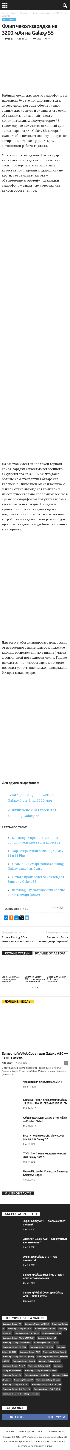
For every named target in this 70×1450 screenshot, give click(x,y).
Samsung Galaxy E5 (47, 1338)
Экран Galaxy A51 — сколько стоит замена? (12, 979)
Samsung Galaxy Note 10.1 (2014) (18, 1357)
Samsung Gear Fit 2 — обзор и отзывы (21, 1394)
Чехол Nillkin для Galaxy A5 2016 (42, 1081)
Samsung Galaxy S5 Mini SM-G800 (41, 1370)
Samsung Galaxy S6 (12, 1375)
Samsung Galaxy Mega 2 (54, 1352)
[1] (32, 908)
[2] (37, 908)
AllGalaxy (7, 1062)
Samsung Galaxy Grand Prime (17, 1343)
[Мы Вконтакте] (35, 1199)
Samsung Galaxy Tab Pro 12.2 (16, 1389)
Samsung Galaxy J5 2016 (41, 1347)
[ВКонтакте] (6, 917)
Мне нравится (57, 1416)
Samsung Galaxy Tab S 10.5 (47, 1389)
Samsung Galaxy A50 (45, 1329)
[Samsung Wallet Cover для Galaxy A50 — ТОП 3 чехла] (35, 1028)
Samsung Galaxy (9, 13)
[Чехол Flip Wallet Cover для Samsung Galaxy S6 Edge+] (11, 1177)
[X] (21, 917)
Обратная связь (56, 1431)
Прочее (10, 1431)
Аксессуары (24, 13)
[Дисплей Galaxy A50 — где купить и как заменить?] (35, 967)
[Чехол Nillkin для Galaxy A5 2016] (11, 1087)
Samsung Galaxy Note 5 (49, 1361)
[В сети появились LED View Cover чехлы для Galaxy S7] (11, 1143)
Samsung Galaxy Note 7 (14, 1366)
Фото (40, 1431)
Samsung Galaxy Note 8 (39, 1366)
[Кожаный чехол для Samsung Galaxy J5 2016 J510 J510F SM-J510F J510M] (11, 1105)
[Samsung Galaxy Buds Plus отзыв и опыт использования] (11, 1283)
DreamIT (10, 38)
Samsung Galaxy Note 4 (24, 1361)
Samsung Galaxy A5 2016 (20, 1329)
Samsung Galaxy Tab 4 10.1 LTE (46, 1384)
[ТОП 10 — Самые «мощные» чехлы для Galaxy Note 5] (11, 1159)
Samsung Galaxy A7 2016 (27, 1333)
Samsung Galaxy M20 (30, 1352)
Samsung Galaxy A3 (12, 1324)
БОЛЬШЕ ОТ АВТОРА (50, 953)
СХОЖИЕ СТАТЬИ (17, 953)
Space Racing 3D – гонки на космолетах (17, 939)
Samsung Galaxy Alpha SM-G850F (18, 1338)
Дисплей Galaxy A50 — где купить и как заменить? (35, 979)
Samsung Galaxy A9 (51, 1333)
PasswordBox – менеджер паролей (53, 939)
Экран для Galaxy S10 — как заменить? (56, 979)
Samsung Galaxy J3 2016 (14, 1347)
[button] (64, 6)
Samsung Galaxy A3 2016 (37, 1324)
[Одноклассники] (11, 917)
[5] (50, 908)
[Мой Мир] (16, 917)
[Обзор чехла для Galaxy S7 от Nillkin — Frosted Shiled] (11, 1123)
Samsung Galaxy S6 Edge (37, 1375)
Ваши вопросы (26, 1431)
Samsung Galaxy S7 (23, 1380)
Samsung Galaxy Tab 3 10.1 (15, 1384)
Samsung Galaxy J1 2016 (46, 1343)
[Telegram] (27, 917)
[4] (45, 908)
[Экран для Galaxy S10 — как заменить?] (57, 967)
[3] (41, 908)
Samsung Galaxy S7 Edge (48, 1380)
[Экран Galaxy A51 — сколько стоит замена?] (12, 967)
